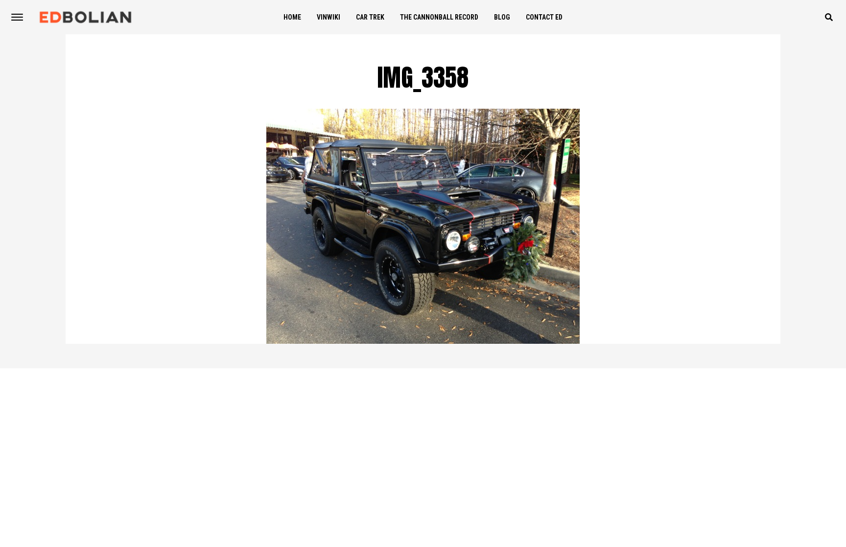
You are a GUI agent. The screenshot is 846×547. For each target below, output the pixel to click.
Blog (502, 17)
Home (292, 17)
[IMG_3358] (423, 341)
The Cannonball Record (439, 17)
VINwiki (328, 17)
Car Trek (370, 17)
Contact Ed (544, 17)
